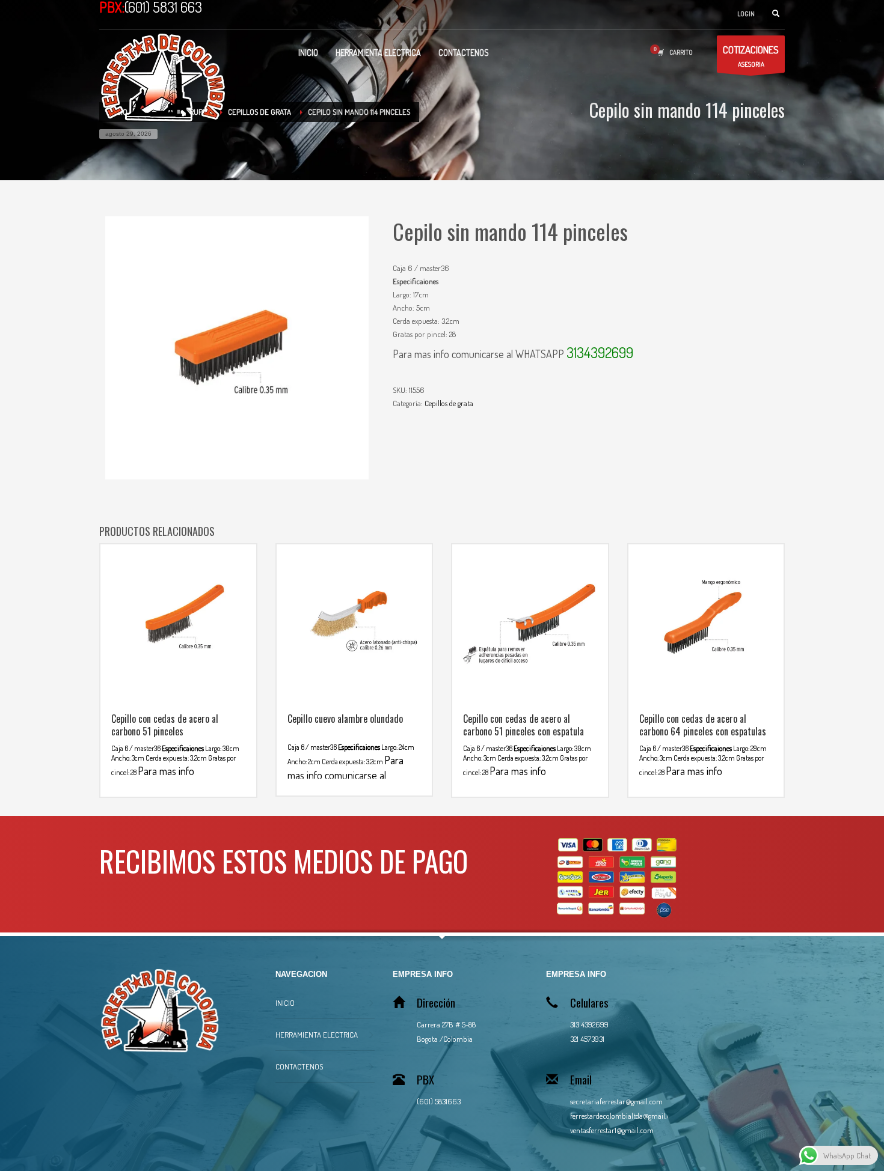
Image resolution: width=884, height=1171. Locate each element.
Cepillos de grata (449, 403)
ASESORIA (751, 55)
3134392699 (599, 352)
